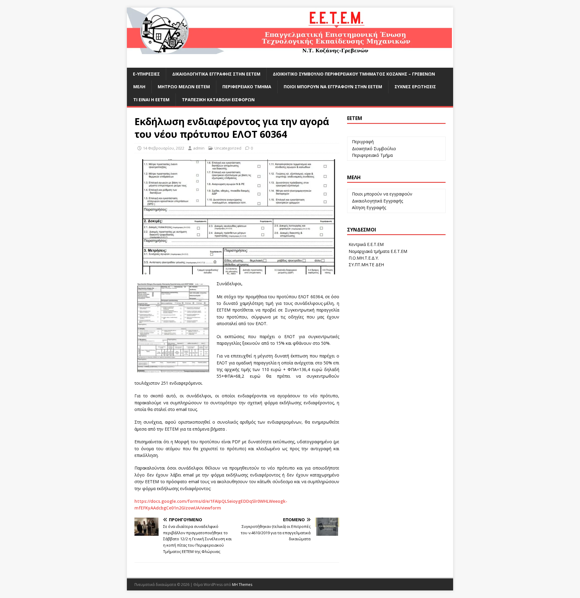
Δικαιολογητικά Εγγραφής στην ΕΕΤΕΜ (216, 74)
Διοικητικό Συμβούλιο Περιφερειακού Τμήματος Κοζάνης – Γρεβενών (354, 74)
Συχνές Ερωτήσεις (415, 86)
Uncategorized (227, 148)
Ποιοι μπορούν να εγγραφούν (381, 194)
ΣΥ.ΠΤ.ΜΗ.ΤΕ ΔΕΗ (365, 264)
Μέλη (139, 86)
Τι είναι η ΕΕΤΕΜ (151, 99)
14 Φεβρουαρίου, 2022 (163, 148)
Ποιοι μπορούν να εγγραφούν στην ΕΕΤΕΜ (333, 86)
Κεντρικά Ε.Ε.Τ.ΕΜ (365, 244)
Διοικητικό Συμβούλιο (373, 148)
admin (199, 148)
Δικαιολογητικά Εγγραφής (377, 201)
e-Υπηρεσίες (146, 74)
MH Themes (242, 584)
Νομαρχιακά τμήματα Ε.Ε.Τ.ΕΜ (377, 251)
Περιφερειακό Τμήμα (246, 86)
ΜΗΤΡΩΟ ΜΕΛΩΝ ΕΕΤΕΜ (184, 86)
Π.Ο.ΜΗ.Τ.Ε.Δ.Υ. (363, 258)
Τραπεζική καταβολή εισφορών (218, 99)
